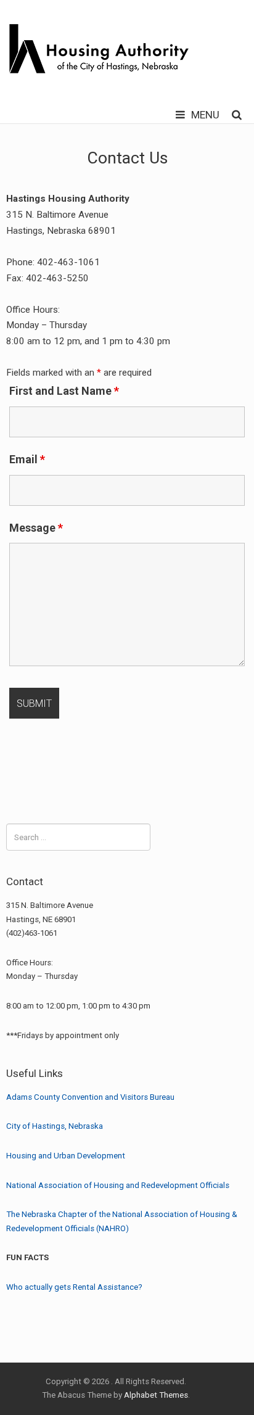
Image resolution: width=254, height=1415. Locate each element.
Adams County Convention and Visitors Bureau (90, 1097)
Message (36, 527)
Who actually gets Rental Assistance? (74, 1287)
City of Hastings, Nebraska (54, 1126)
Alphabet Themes (156, 1395)
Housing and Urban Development (65, 1155)
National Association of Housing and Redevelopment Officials (117, 1185)
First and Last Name (64, 390)
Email (27, 459)
